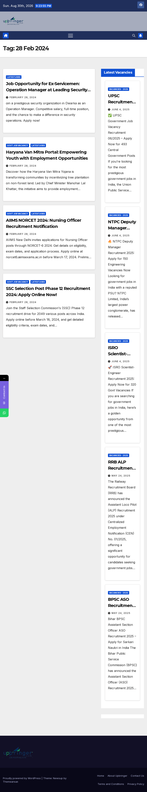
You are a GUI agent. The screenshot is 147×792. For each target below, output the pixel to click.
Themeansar (10, 781)
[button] (133, 35)
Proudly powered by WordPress (22, 778)
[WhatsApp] (4, 412)
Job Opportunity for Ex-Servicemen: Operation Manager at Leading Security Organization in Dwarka (46, 90)
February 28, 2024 (23, 97)
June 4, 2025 (121, 109)
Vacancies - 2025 (118, 89)
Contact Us (137, 775)
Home (100, 775)
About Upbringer (117, 775)
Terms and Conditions (111, 783)
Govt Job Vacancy (17, 145)
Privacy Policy (135, 783)
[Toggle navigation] (70, 35)
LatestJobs (13, 77)
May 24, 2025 (121, 475)
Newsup (58, 778)
